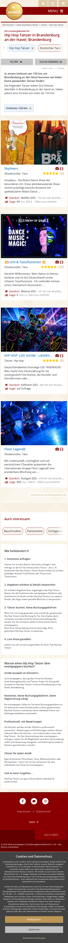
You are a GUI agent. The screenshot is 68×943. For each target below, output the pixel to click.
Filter (14, 61)
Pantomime (35, 531)
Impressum (23, 811)
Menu (53, 11)
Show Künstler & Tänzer (27, 25)
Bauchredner (12, 531)
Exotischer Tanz (50, 48)
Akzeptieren (34, 919)
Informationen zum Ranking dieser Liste (48, 494)
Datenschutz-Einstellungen (34, 938)
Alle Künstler (8, 25)
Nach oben (51, 834)
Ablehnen (34, 929)
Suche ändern (49, 61)
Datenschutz (43, 811)
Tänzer (44, 25)
